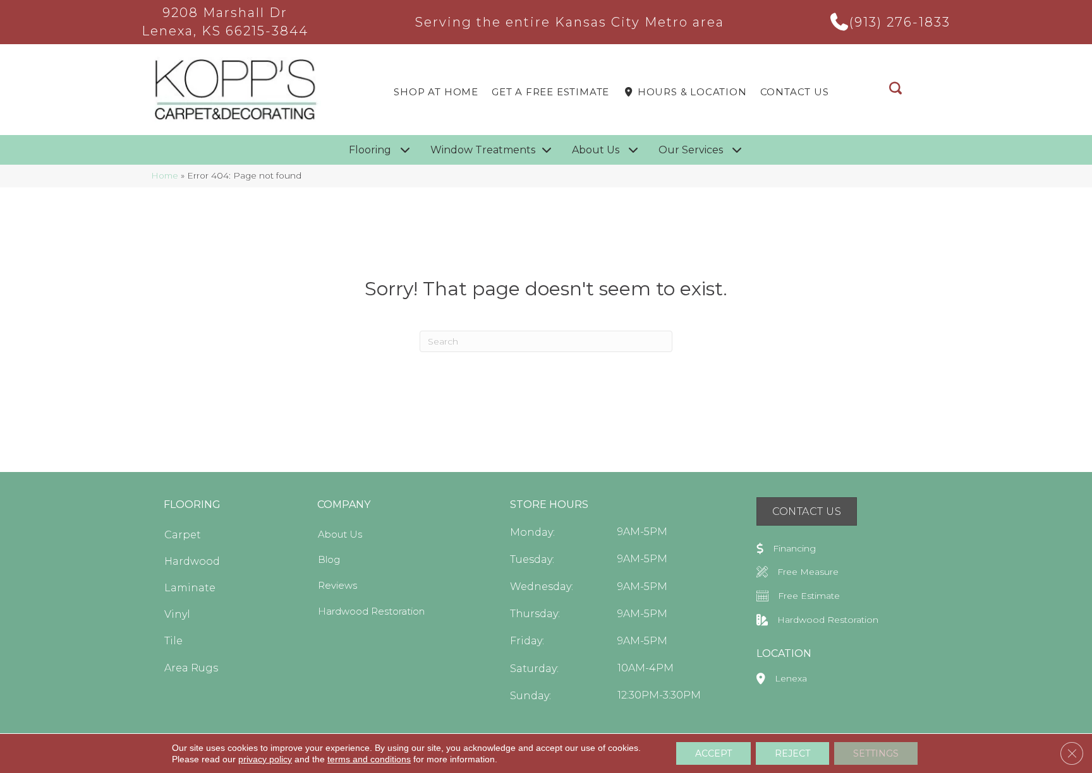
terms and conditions (369, 759)
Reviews (337, 585)
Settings (876, 753)
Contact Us (794, 92)
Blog (329, 559)
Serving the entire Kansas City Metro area (569, 22)
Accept (713, 753)
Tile (173, 641)
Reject (792, 753)
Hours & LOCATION (690, 92)
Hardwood (192, 561)
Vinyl (177, 614)
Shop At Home (436, 92)
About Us (340, 534)
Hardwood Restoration (371, 611)
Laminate (189, 588)
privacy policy (265, 759)
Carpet (182, 535)
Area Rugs (191, 668)
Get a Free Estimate (550, 92)
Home (164, 175)
